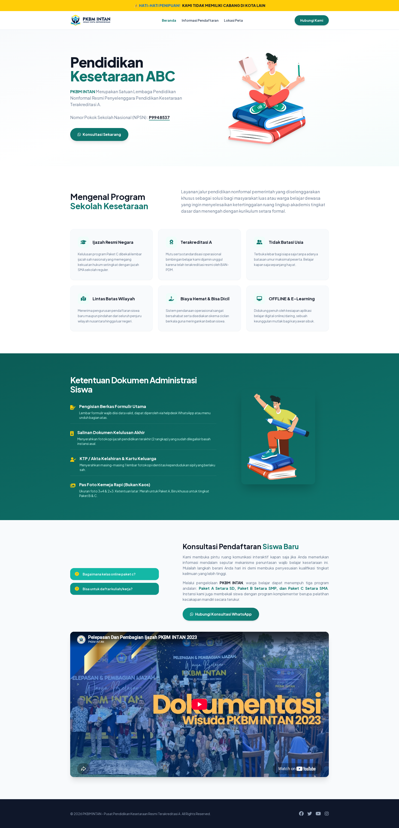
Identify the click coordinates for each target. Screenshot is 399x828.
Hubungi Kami (311, 20)
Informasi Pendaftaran (200, 20)
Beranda (169, 20)
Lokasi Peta (233, 20)
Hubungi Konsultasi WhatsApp (223, 614)
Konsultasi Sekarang (102, 134)
